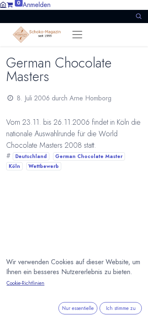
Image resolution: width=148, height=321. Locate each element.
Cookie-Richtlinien (25, 283)
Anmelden (37, 4)
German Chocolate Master (89, 156)
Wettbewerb (43, 166)
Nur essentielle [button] (78, 308)
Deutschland (31, 156)
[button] (138, 16)
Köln (14, 166)
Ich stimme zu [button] (121, 308)
